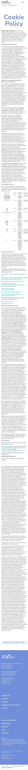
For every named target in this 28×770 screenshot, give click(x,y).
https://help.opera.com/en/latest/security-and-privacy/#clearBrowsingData (12, 294)
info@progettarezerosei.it (7, 444)
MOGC (3, 758)
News (3, 730)
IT (21, 2)
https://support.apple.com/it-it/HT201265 (11, 292)
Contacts (4, 733)
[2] (17, 121)
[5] (19, 161)
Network (4, 702)
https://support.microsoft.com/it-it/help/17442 (12, 281)
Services (4, 727)
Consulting (5, 695)
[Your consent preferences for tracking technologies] (7, 767)
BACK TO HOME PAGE (14, 642)
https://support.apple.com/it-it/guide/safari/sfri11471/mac (8, 289)
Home (4, 5)
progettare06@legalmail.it (11, 672)
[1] (9, 84)
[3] (8, 122)
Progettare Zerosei (8, 720)
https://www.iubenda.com (7, 303)
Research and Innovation (10, 705)
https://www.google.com (7, 301)
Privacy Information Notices (8, 755)
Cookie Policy (4, 757)
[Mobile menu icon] (26, 2)
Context (4, 699)
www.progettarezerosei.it (8, 675)
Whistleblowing (9, 758)
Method (4, 708)
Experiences (5, 723)
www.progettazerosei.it (17, 41)
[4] (7, 150)
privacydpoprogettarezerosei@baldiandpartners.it (13, 450)
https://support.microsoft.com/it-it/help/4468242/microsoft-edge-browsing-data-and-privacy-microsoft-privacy (13, 285)
